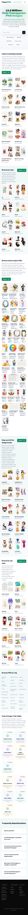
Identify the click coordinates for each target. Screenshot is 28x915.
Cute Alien (17, 551)
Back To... (16, 340)
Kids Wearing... (5, 428)
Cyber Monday (5, 691)
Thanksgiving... (21, 356)
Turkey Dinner (21, 358)
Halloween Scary (14, 677)
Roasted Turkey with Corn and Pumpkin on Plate (22, 354)
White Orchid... (14, 328)
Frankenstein (22, 680)
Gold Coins (4, 372)
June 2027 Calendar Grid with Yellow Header (13, 412)
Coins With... (4, 370)
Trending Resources (4, 887)
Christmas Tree (5, 708)
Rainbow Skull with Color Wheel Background (13, 354)
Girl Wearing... (23, 296)
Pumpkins (4, 328)
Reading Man (5, 551)
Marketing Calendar (4, 898)
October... (20, 372)
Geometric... (22, 415)
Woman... (14, 372)
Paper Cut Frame (4, 312)
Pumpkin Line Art (14, 694)
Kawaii (16, 214)
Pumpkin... (4, 415)
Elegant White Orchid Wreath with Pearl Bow (13, 325)
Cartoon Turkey (22, 705)
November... (11, 385)
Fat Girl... (14, 370)
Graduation (4, 628)
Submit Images (12, 892)
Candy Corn (10, 44)
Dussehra (4, 124)
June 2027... (12, 413)
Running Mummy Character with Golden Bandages (13, 295)
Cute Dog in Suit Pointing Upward (22, 384)
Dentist (20, 313)
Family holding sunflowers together (13, 309)
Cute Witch (21, 694)
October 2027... (21, 370)
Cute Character (6, 516)
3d (2, 197)
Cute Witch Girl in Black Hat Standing (22, 295)
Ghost (3, 681)
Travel (16, 663)
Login (11, 887)
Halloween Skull (13, 356)
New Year (4, 663)
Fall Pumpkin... (5, 326)
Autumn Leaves (5, 697)
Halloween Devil (18, 400)
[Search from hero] (23, 32)
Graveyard (4, 482)
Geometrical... (23, 413)
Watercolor (17, 231)
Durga (3, 688)
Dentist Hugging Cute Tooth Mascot (22, 309)
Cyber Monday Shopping (13, 690)
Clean (6, 2)
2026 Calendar (5, 594)
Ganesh (18, 44)
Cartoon (17, 197)
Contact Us (22, 895)
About (20, 887)
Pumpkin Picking (10, 400)
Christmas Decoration (12, 707)
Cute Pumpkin (5, 694)
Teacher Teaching (4, 701)
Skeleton (12, 680)
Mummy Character (13, 298)
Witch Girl (22, 298)
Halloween (17, 124)
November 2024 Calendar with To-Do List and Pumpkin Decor (13, 384)
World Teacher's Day (20, 107)
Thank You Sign (4, 359)
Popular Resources (4, 891)
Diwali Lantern (13, 686)
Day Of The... (3, 400)
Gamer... (3, 342)
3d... (3, 296)
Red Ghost (4, 387)
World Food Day (6, 107)
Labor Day (12, 700)
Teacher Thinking (19, 534)
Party (16, 611)
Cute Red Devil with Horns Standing (18, 399)
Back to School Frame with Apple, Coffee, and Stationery (16, 340)
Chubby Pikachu (21, 327)
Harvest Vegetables (4, 685)
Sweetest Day (18, 141)
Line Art (4, 231)
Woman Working (6, 534)
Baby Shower (18, 646)
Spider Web (8, 41)
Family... (12, 311)
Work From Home (6, 499)
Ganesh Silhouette (21, 701)
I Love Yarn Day (18, 89)
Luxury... (13, 326)
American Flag (13, 703)
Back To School (15, 343)
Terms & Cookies (21, 892)
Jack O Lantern (18, 41)
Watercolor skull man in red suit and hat (4, 399)
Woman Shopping (19, 516)
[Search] (20, 2)
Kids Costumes (5, 430)
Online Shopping (22, 689)
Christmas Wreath (21, 709)
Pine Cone (12, 683)
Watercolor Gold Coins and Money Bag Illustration (5, 369)
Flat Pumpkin (4, 413)
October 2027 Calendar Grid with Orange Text (21, 369)
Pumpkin (21, 677)
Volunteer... (4, 356)
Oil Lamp (21, 686)
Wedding (4, 611)
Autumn (4, 646)
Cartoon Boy (4, 298)
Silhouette (17, 249)
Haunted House (10, 37)
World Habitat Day (6, 89)
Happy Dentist (22, 311)
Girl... (23, 401)
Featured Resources (4, 895)
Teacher (21, 683)
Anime (3, 214)
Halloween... (12, 296)
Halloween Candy (4, 678)
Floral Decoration (19, 499)
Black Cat (19, 37)
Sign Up (12, 889)
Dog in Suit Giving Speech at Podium (10, 340)
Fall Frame (12, 697)
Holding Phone (18, 482)
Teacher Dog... (10, 341)
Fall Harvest (21, 697)
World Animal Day (6, 141)
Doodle (3, 249)
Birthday (17, 594)
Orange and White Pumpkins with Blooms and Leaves (5, 325)
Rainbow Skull (12, 358)
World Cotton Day (19, 158)
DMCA (20, 889)
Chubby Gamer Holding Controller (4, 340)
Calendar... (12, 415)
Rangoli (3, 705)
